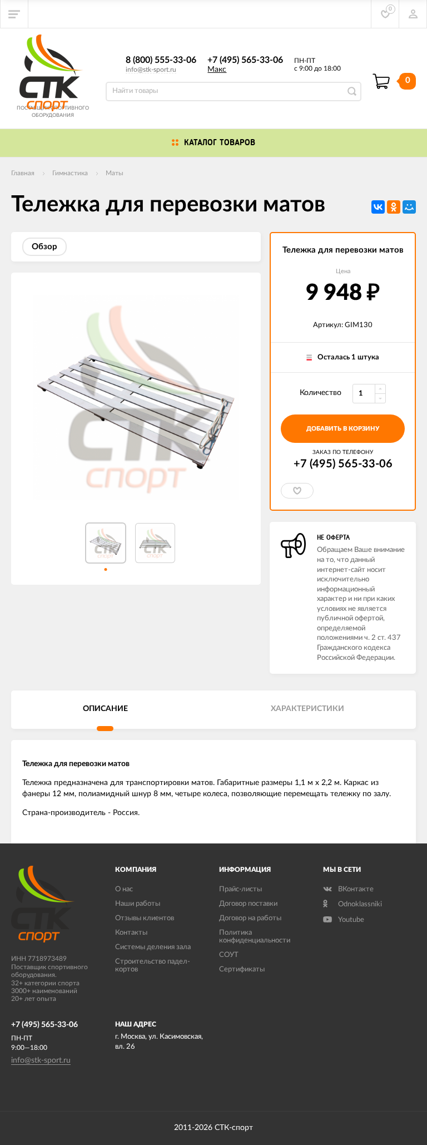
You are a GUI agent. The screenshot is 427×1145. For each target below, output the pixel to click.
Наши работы (137, 903)
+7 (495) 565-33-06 (245, 60)
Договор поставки (248, 903)
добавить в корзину (342, 429)
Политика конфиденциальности (254, 936)
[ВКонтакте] (378, 207)
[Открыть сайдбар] (14, 14)
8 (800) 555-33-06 (161, 60)
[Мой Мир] (409, 207)
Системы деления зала (153, 947)
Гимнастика (70, 173)
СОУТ (229, 955)
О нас (124, 889)
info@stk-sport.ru (151, 69)
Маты (114, 173)
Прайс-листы (240, 889)
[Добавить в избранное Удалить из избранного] (297, 491)
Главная (22, 173)
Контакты (131, 932)
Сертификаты (242, 969)
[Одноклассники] (393, 207)
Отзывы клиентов (144, 918)
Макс (216, 69)
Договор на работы (250, 918)
